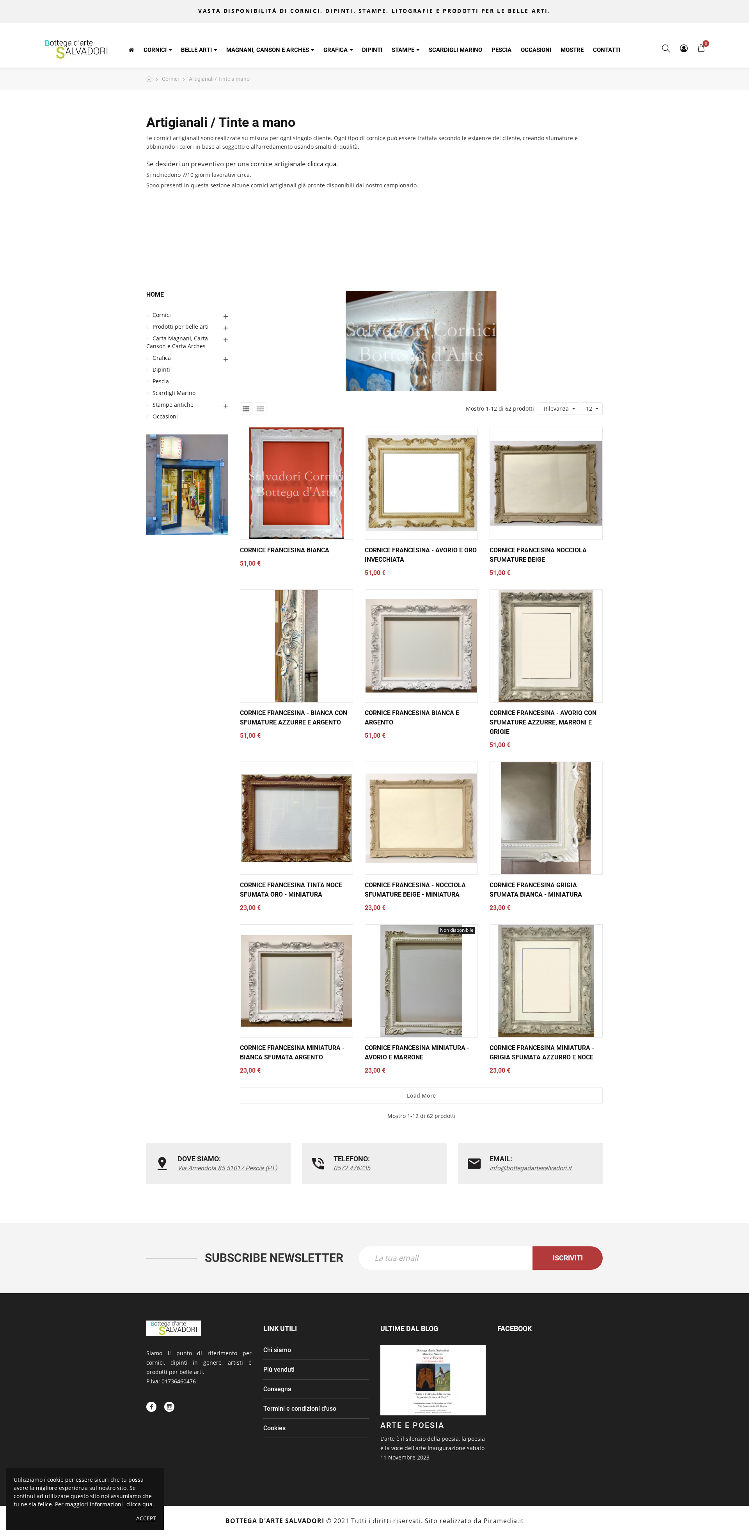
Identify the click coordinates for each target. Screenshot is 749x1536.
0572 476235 (352, 1168)
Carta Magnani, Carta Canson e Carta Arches (177, 342)
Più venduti (279, 1369)
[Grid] (246, 408)
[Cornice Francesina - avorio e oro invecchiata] (421, 483)
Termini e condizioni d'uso (299, 1408)
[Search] (666, 48)
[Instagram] (169, 1407)
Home (155, 294)
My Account (683, 48)
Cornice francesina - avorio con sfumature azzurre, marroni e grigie (543, 722)
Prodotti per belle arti (181, 327)
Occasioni (165, 416)
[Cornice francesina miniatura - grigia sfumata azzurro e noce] (546, 981)
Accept (146, 1518)
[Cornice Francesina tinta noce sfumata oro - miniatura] (296, 818)
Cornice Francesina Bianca (284, 550)
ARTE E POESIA (412, 1425)
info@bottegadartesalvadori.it (531, 1168)
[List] (260, 408)
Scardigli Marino (174, 393)
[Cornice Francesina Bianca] (296, 483)
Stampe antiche (173, 405)
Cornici (162, 315)
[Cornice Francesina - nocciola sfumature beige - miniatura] (421, 818)
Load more (421, 1095)
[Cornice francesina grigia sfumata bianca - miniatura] (546, 818)
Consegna (277, 1389)
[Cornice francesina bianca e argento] (421, 646)
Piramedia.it (504, 1520)
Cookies (274, 1428)
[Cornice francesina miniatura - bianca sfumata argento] (296, 981)
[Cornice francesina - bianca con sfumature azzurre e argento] (296, 646)
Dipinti (161, 370)
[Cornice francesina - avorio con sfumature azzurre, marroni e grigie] (546, 646)
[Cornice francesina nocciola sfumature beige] (546, 483)
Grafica (162, 358)
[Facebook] (151, 1407)
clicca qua (321, 163)
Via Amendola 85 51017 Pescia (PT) (227, 1168)
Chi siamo (277, 1350)
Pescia (161, 381)
